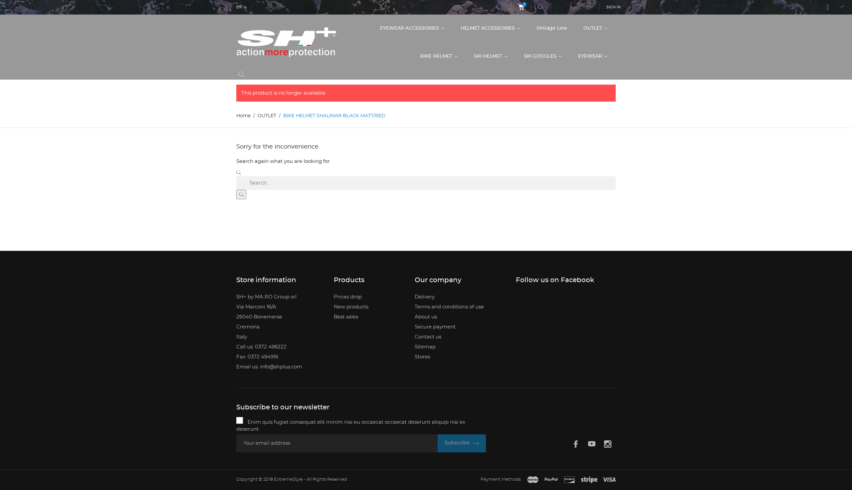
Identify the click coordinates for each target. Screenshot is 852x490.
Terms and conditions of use (449, 306)
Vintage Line (551, 28)
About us (426, 316)
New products (351, 306)
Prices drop (348, 296)
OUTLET (593, 28)
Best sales (346, 316)
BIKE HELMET (437, 56)
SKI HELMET (489, 56)
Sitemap (425, 346)
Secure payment (435, 326)
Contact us (428, 336)
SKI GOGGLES (541, 56)
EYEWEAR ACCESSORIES (410, 28)
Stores (422, 356)
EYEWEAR (590, 56)
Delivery (425, 296)
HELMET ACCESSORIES (488, 28)
